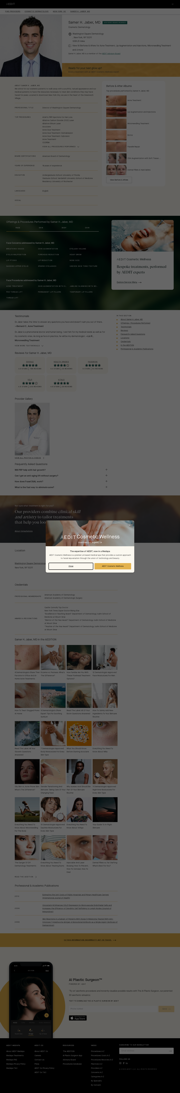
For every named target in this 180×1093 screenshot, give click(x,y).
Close (71, 566)
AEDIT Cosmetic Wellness (113, 566)
